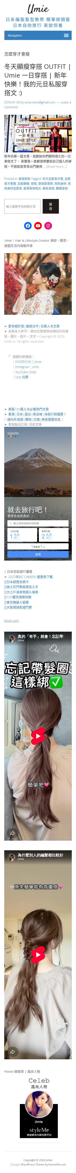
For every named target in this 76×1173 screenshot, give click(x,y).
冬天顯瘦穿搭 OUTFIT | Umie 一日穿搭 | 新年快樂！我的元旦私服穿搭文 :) (37, 79)
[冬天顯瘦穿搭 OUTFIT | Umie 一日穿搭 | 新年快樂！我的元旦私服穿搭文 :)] (38, 151)
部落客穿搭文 (32, 188)
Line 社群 (21, 377)
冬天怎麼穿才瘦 (52, 179)
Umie (38, 9)
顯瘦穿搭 (62, 188)
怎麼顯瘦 (23, 183)
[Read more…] (56, 166)
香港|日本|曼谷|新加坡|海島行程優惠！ (37, 414)
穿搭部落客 (45, 183)
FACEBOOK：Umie (28, 362)
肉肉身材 (60, 183)
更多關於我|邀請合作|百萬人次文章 (34, 326)
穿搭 (34, 183)
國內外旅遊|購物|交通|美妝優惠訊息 (34, 419)
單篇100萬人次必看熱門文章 (28, 409)
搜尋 (50, 206)
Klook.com (11, 620)
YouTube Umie (25, 372)
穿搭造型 (24, 179)
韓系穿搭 (48, 188)
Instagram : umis (27, 367)
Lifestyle (15, 1164)
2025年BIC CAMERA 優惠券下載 (30, 577)
